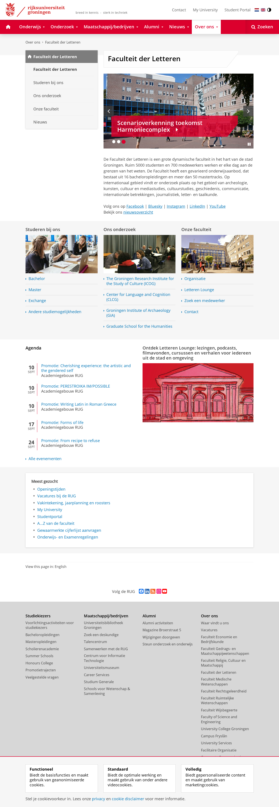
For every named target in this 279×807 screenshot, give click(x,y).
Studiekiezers (38, 615)
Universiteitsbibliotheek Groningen (103, 625)
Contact (179, 9)
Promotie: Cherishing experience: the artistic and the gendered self (86, 368)
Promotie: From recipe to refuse (70, 440)
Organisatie (195, 278)
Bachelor (37, 278)
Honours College (39, 663)
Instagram (176, 206)
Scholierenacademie (42, 649)
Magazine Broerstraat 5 (162, 630)
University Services (216, 743)
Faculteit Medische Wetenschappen (216, 682)
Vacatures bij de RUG (56, 495)
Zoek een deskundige (101, 634)
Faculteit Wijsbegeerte (219, 710)
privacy (98, 798)
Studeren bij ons (43, 229)
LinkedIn (197, 206)
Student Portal (238, 9)
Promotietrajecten (41, 670)
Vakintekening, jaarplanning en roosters (73, 502)
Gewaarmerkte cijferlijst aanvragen (69, 530)
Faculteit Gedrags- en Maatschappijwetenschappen (225, 651)
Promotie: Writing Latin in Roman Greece (78, 404)
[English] (263, 10)
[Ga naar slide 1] (113, 141)
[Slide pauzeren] (249, 144)
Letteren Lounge (199, 289)
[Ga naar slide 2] (118, 141)
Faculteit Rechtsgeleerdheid (224, 691)
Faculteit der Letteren (62, 42)
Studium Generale (99, 681)
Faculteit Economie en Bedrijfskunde (219, 639)
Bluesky (155, 206)
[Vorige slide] (109, 111)
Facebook (135, 206)
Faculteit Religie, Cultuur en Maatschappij (223, 663)
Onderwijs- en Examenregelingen (67, 537)
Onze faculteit (196, 229)
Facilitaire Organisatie (218, 750)
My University (205, 9)
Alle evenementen (45, 458)
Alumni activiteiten (158, 623)
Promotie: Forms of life (62, 422)
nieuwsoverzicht (138, 212)
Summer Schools (39, 655)
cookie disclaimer (128, 798)
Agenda (33, 347)
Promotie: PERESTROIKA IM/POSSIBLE (75, 386)
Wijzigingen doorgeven (161, 637)
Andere (55, 311)
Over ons (33, 42)
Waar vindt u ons (215, 623)
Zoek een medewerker (204, 300)
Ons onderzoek (120, 229)
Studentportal (49, 516)
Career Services (96, 674)
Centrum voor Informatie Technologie (104, 658)
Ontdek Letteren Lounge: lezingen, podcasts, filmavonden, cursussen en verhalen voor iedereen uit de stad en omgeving (197, 352)
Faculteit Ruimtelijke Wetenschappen (217, 701)
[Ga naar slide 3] (123, 141)
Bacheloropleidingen (43, 634)
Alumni (149, 615)
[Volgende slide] (248, 111)
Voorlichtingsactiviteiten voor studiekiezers (50, 625)
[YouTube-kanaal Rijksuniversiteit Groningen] (164, 591)
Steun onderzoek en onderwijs (168, 644)
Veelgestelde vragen (42, 677)
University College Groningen (225, 728)
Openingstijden (51, 489)
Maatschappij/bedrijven (106, 615)
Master (35, 289)
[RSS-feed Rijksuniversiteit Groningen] (152, 591)
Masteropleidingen (41, 641)
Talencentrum (95, 641)
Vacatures (209, 630)
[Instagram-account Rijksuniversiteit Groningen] (159, 591)
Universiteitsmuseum (101, 667)
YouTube (217, 206)
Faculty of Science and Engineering (219, 719)
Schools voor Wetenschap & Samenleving (107, 691)
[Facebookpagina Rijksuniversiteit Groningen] (141, 591)
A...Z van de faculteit (55, 523)
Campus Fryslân (214, 736)
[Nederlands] (257, 10)
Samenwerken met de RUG (106, 649)
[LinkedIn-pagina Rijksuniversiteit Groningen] (147, 591)
